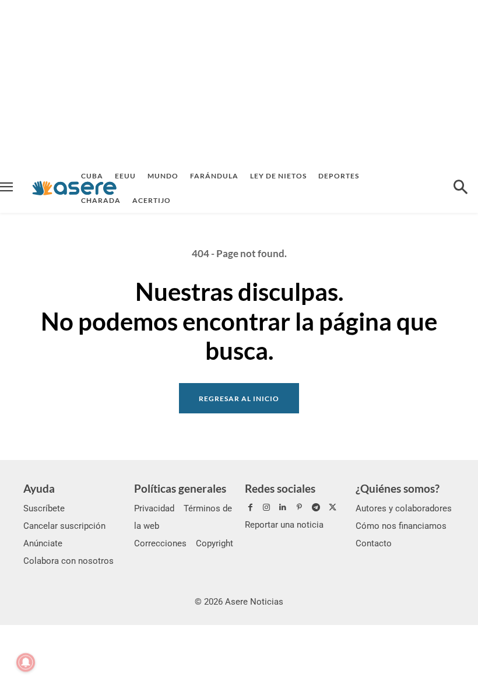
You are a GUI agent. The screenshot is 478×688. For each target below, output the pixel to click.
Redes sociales (280, 488)
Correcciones (160, 543)
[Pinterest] (299, 508)
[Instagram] (266, 508)
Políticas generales (180, 488)
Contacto (374, 543)
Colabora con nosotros (68, 561)
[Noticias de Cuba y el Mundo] (74, 188)
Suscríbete (44, 508)
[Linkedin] (282, 508)
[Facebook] (250, 508)
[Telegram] (316, 508)
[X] (332, 508)
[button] (460, 188)
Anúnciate (42, 543)
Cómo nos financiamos (401, 526)
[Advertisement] (239, 81)
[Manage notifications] (25, 662)
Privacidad (154, 508)
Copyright (214, 543)
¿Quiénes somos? (398, 488)
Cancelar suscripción (64, 526)
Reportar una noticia (284, 524)
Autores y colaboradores (404, 508)
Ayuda (39, 488)
